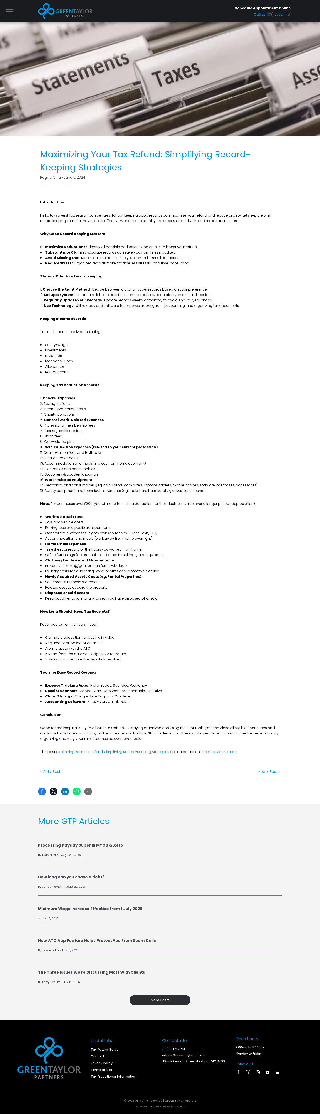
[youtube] (267, 1073)
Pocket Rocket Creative (171, 1106)
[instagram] (258, 1073)
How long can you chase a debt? (71, 877)
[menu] (9, 11)
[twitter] (248, 1073)
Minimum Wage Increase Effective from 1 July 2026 (90, 908)
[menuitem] (124, 1049)
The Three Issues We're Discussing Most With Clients (91, 972)
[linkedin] (277, 1073)
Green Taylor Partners (219, 751)
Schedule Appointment (256, 8)
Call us (260, 14)
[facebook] (238, 1073)
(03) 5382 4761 (278, 14)
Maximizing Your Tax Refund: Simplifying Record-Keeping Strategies (112, 751)
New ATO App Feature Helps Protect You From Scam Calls (97, 940)
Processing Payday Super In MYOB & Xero (80, 845)
